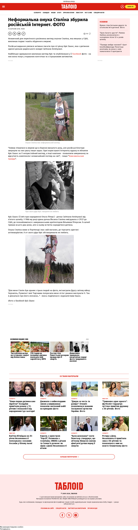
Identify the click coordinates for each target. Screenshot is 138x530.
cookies (20, 527)
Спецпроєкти (99, 13)
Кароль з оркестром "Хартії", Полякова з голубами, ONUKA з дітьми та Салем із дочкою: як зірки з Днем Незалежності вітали (53, 442)
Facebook (76, 54)
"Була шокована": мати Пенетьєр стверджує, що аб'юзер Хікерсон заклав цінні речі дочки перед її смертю (83, 441)
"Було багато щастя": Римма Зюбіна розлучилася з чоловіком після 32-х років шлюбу (112, 36)
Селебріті (37, 13)
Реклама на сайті (47, 508)
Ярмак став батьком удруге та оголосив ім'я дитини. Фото (113, 26)
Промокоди (92, 508)
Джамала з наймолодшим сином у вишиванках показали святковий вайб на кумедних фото (53, 405)
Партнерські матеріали (77, 508)
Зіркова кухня (68, 13)
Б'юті (59, 13)
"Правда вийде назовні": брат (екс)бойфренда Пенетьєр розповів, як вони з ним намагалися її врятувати (113, 48)
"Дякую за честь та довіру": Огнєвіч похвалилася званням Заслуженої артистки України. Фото (82, 406)
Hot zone (88, 13)
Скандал (46, 13)
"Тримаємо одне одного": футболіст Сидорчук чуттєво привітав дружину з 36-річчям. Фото (115, 405)
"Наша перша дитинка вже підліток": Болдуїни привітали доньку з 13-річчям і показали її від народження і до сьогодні (22, 406)
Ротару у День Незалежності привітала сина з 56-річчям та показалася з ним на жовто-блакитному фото (114, 441)
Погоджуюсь (5, 529)
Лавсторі (79, 13)
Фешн (53, 13)
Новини (103, 22)
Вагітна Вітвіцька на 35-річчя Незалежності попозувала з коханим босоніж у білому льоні (21, 439)
